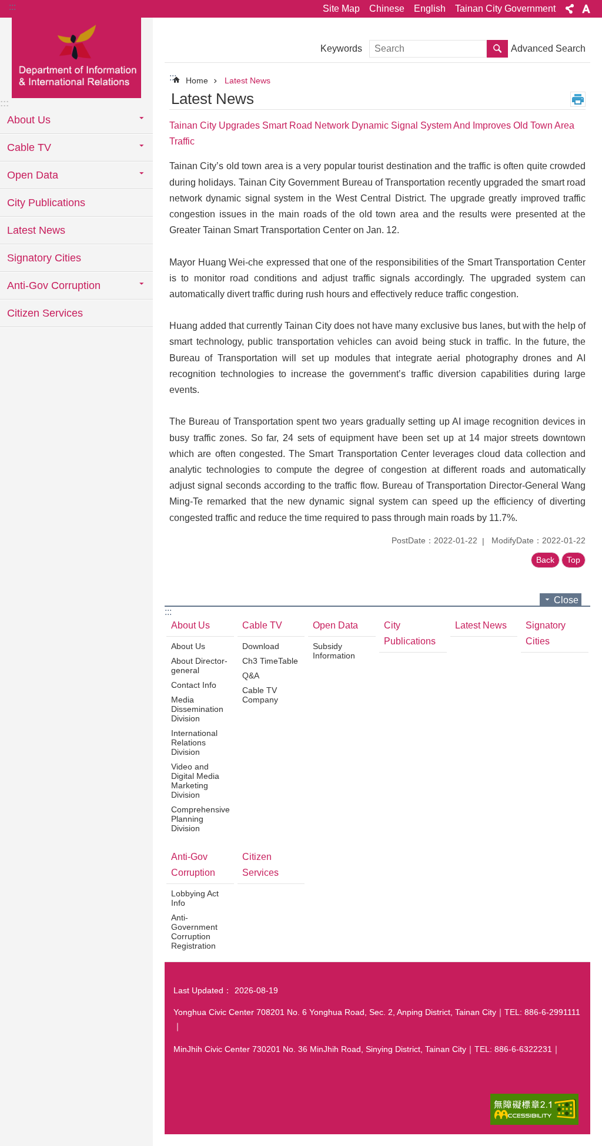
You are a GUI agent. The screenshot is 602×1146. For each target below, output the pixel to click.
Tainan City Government (505, 9)
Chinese (386, 9)
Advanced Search (548, 48)
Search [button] (497, 49)
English (430, 9)
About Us (190, 625)
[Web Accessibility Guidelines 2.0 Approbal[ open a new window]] (534, 1109)
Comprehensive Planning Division (200, 819)
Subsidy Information (334, 650)
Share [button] (570, 9)
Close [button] (566, 600)
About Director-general (199, 665)
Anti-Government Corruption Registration (194, 931)
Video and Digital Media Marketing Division (195, 780)
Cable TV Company (260, 694)
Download (260, 646)
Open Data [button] (32, 175)
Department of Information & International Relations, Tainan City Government (76, 57)
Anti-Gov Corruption (193, 865)
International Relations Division (194, 742)
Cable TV (262, 625)
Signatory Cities (44, 258)
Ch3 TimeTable (270, 661)
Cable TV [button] (29, 147)
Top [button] (573, 559)
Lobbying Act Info (195, 898)
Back (545, 559)
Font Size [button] (586, 9)
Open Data (335, 625)
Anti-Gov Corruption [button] (54, 285)
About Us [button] (29, 120)
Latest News (36, 230)
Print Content (578, 99)
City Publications (46, 203)
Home (197, 80)
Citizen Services (45, 313)
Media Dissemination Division (197, 709)
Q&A (250, 675)
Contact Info (193, 685)
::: (12, 7)
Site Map (341, 9)
